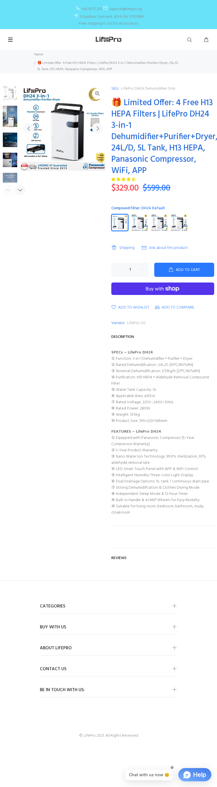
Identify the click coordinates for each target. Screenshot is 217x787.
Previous (28, 128)
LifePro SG (136, 323)
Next (97, 128)
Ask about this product (168, 248)
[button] (123, 179)
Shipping (126, 248)
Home (38, 54)
